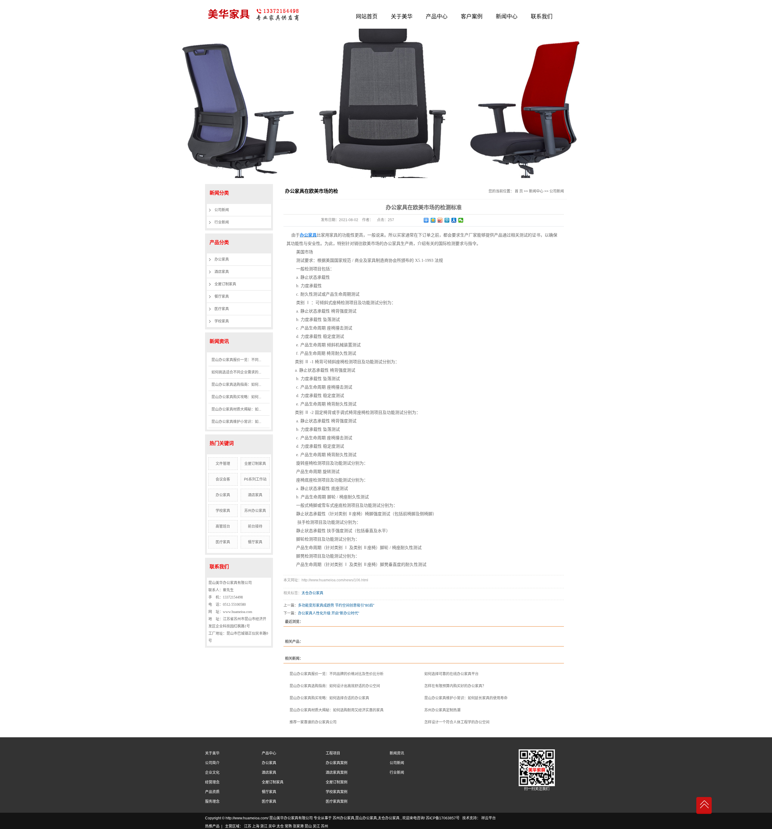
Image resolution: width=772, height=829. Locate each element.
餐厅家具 (221, 296)
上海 (255, 826)
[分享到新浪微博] (440, 220)
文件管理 (223, 464)
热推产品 (212, 826)
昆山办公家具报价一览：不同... (236, 360)
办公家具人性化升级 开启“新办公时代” (328, 613)
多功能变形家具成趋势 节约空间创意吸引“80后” (336, 605)
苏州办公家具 (255, 511)
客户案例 (471, 17)
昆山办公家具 (366, 818)
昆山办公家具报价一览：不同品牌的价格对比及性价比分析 (337, 674)
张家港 (298, 826)
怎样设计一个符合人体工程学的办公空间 (456, 722)
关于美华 (402, 17)
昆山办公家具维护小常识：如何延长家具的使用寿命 (466, 698)
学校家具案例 (336, 792)
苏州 (324, 826)
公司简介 (212, 763)
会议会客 (223, 479)
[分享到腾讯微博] (447, 220)
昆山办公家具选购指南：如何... (236, 385)
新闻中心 (506, 17)
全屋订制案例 (336, 782)
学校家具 (221, 321)
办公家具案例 (336, 763)
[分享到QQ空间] (433, 220)
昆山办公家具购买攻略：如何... (236, 397)
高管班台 (223, 526)
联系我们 (541, 17)
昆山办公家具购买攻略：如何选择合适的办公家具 (329, 698)
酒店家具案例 (336, 772)
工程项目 (333, 753)
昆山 (308, 826)
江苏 (247, 826)
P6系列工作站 (255, 479)
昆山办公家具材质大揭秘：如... (236, 409)
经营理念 (212, 782)
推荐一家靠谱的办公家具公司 (313, 722)
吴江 (316, 826)
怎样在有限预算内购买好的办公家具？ (455, 686)
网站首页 (367, 17)
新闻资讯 (397, 753)
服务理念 (212, 801)
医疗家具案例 (336, 801)
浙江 (263, 826)
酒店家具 (221, 272)
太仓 (280, 826)
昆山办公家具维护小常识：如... (236, 422)
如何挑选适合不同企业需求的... (236, 372)
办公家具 (221, 259)
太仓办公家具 (312, 593)
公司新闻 (221, 210)
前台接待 (255, 526)
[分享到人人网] (454, 220)
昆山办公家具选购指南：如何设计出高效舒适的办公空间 (335, 686)
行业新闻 (221, 222)
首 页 (519, 191)
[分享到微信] (461, 220)
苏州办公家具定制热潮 (442, 710)
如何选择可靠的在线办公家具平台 (451, 674)
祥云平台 (488, 818)
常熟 (288, 826)
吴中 (272, 826)
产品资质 (212, 792)
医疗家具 (221, 309)
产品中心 (437, 17)
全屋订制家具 (225, 284)
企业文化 (212, 772)
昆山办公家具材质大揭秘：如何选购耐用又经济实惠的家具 (337, 710)
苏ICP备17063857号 (443, 818)
